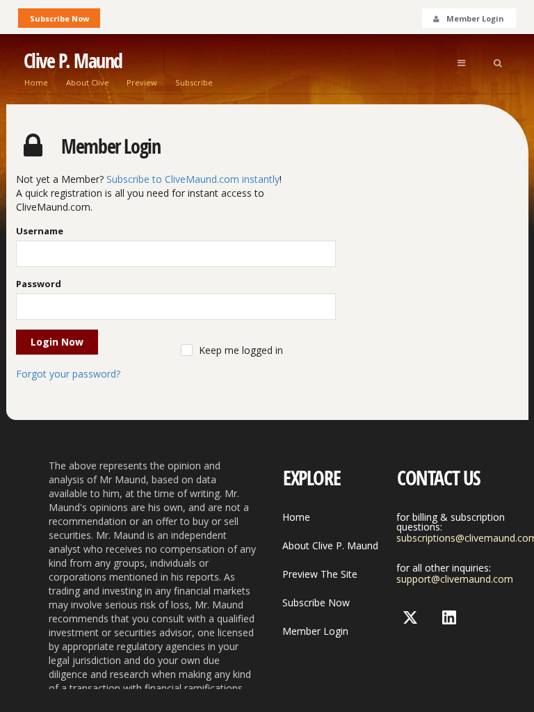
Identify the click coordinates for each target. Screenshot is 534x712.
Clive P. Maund (73, 60)
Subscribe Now (59, 18)
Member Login (315, 631)
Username (39, 231)
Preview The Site (319, 574)
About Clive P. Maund (330, 545)
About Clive (87, 82)
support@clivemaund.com (454, 578)
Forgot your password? (68, 373)
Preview (142, 82)
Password (38, 283)
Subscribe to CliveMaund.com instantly (193, 179)
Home (36, 82)
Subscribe (194, 82)
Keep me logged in (241, 350)
